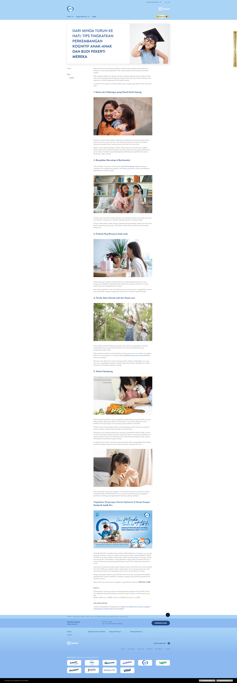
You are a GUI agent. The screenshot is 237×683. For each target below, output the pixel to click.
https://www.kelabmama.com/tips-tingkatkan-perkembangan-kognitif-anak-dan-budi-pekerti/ (122, 608)
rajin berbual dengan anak (129, 166)
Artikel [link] (94, 17)
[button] (165, 2)
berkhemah (128, 355)
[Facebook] (169, 644)
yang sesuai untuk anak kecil (141, 355)
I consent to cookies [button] (207, 680)
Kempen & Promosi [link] (81, 17)
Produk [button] (69, 17)
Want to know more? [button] (224, 680)
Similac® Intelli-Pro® (152, 2)
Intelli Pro (69, 635)
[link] (69, 616)
